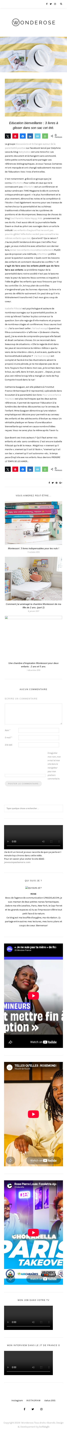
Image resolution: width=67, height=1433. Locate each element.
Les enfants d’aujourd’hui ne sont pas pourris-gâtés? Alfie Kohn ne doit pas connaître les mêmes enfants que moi (32, 234)
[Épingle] (15, 136)
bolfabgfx (44, 1426)
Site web (8, 745)
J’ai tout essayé (40, 328)
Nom (7, 730)
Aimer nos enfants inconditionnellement (31, 250)
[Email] (37, 136)
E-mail (8, 737)
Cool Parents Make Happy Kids (26, 218)
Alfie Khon (42, 254)
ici (6, 328)
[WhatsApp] (45, 136)
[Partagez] (23, 136)
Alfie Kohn (17, 183)
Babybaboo (25, 152)
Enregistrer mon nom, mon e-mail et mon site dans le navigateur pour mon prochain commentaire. (54, 766)
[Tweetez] (8, 136)
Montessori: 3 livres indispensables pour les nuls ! (33, 548)
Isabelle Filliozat (13, 308)
